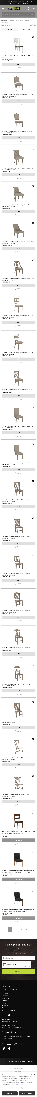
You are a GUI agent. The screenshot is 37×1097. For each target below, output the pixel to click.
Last (26, 929)
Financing (5, 1005)
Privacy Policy (18, 1071)
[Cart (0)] (34, 8)
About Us (5, 1003)
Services (4, 1000)
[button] (3, 8)
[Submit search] (32, 14)
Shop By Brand (7, 998)
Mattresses (5, 996)
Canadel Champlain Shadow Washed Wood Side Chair (16, 500)
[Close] (35, 1075)
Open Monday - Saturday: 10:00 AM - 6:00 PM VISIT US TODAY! (19, 2)
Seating (27, 20)
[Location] (23, 8)
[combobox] (27, 29)
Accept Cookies (27, 1093)
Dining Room (19, 20)
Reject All (10, 1093)
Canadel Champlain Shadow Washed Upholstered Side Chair (18, 94)
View (18, 64)
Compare (19, 67)
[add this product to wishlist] (33, 37)
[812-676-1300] (28, 8)
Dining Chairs (4, 22)
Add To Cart (18, 840)
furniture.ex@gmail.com (14, 1027)
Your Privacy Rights (18, 1088)
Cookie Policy (19, 1084)
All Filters (10, 29)
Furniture (11, 20)
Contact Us (6, 1008)
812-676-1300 (11, 1025)
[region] (18, 1084)
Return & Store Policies (9, 1010)
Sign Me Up (18, 971)
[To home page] (13, 8)
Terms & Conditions (18, 1068)
